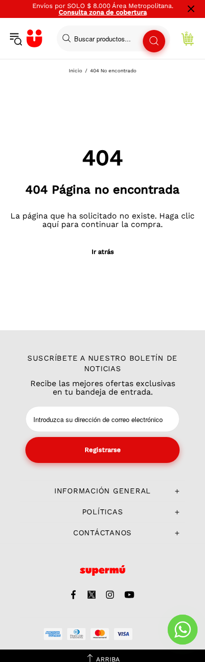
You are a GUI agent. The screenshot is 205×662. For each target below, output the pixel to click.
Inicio (75, 70)
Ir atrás (103, 251)
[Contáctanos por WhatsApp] (183, 630)
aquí (50, 224)
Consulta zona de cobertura (103, 12)
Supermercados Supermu (34, 38)
